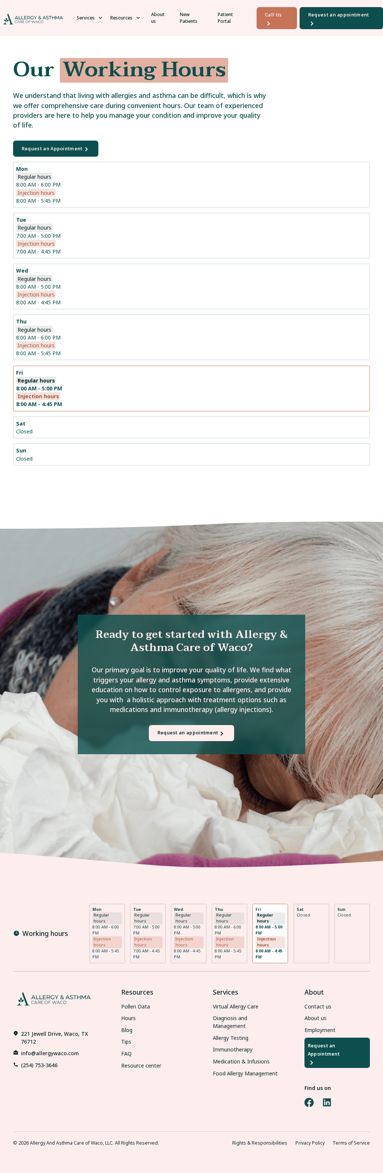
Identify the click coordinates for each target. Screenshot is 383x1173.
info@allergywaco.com (50, 1053)
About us (158, 18)
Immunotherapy (232, 1049)
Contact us (317, 1006)
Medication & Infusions (241, 1061)
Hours (128, 1018)
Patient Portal (225, 18)
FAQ (126, 1053)
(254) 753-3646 (39, 1065)
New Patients (188, 18)
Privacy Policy (310, 1143)
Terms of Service (351, 1143)
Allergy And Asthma (51, 1143)
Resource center (141, 1065)
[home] (33, 18)
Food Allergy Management (245, 1073)
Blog (126, 1030)
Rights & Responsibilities (259, 1143)
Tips (126, 1041)
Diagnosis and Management (230, 1021)
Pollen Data (135, 1006)
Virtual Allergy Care (235, 1006)
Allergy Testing (230, 1037)
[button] (91, 18)
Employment (319, 1030)
